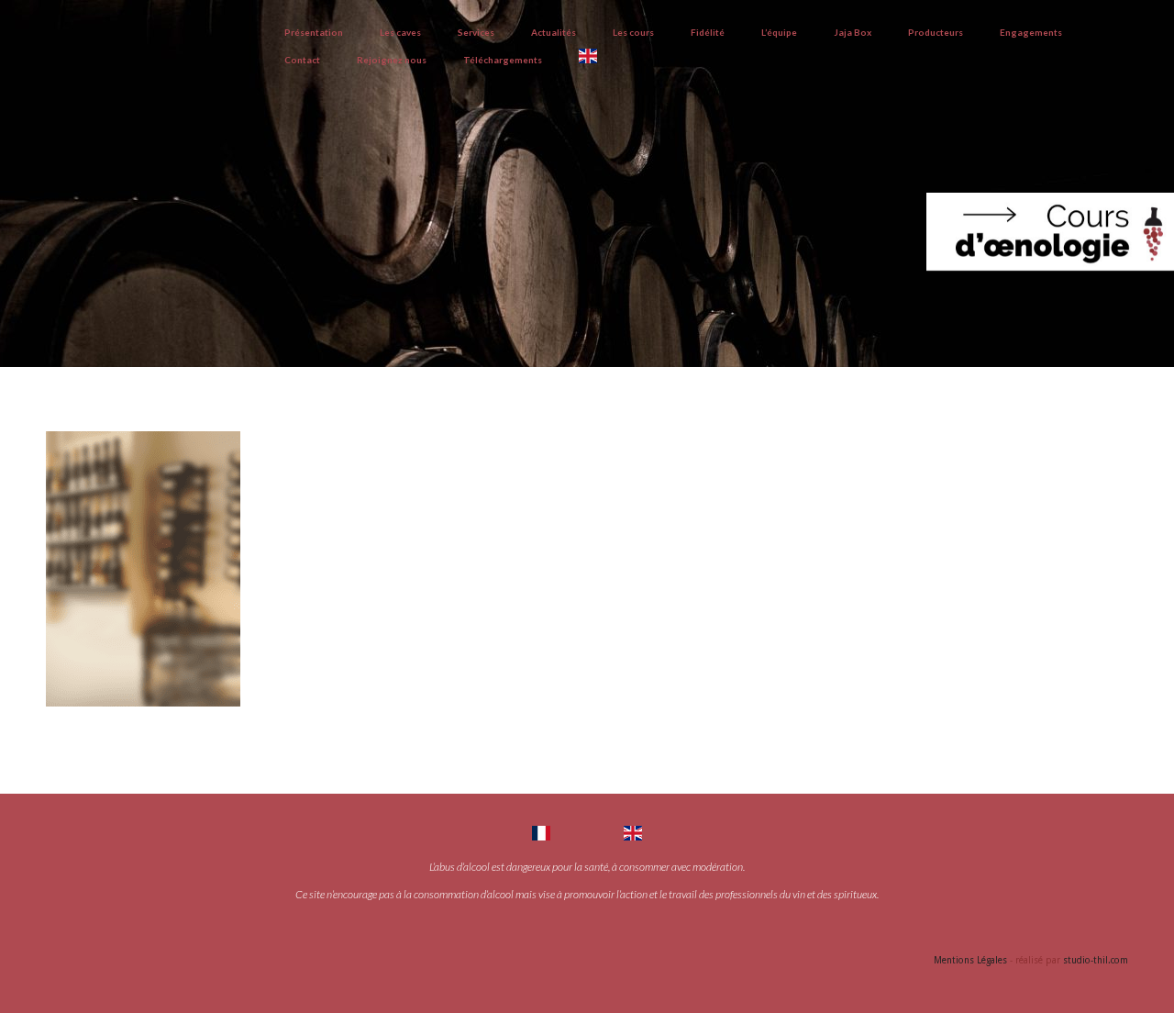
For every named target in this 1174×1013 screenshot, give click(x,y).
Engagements (1031, 32)
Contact (302, 59)
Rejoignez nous (391, 59)
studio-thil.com (1095, 960)
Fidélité (708, 32)
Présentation (313, 32)
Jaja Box (852, 32)
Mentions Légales (970, 960)
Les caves (400, 32)
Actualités (553, 32)
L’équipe (779, 32)
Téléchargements (502, 59)
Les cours (633, 32)
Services (476, 32)
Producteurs (935, 32)
